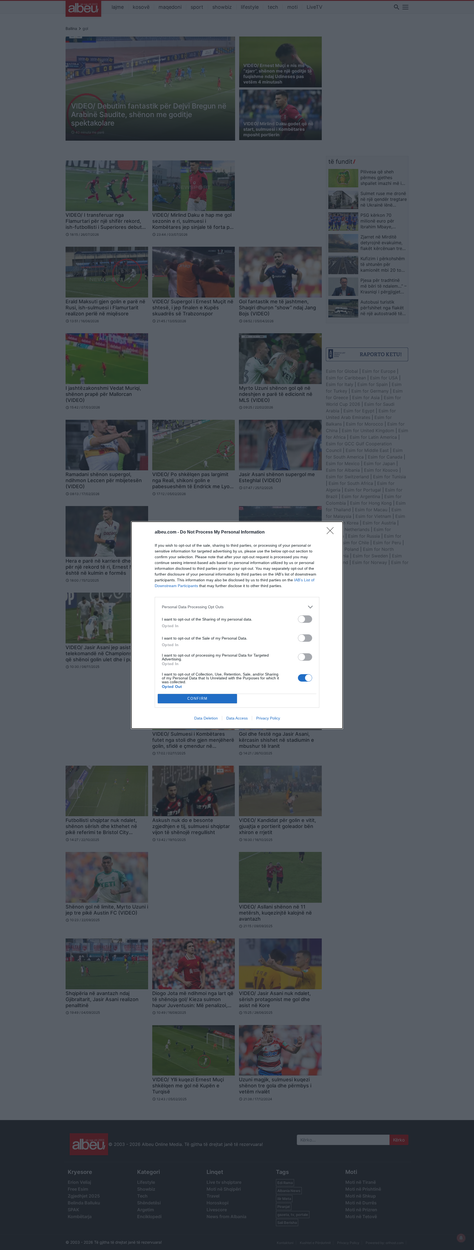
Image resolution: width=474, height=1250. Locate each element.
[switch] (305, 619)
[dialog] (237, 625)
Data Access (237, 718)
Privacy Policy (268, 718)
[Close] (332, 532)
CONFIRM (197, 698)
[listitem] (237, 607)
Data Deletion (206, 718)
